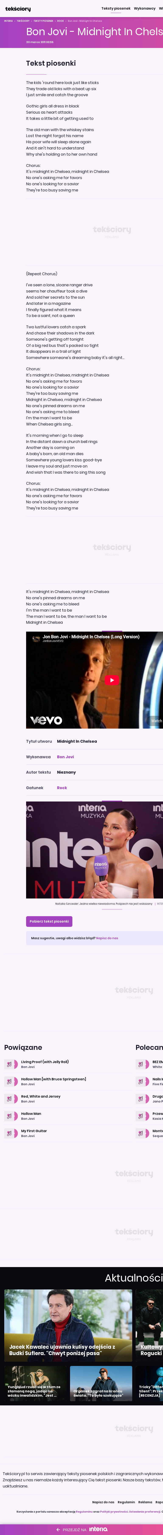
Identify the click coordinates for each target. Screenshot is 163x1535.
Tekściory (23, 21)
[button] (116, 8)
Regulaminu (84, 1511)
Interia (8, 21)
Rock (60, 21)
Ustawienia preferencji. (145, 1511)
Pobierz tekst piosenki (49, 921)
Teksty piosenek (43, 21)
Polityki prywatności (114, 1511)
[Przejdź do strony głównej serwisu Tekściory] (18, 8)
